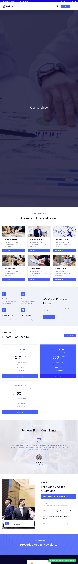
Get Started (20, 376)
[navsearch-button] (58, 6)
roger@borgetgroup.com (8, 1)
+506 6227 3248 (24, 1)
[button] (65, 6)
